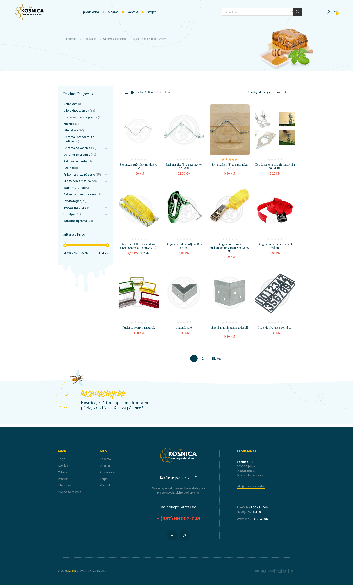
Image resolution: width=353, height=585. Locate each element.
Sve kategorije (73, 201)
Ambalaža (70, 104)
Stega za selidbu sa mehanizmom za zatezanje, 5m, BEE (229, 247)
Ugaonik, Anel (184, 327)
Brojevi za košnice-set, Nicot (275, 327)
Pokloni (68, 168)
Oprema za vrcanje (76, 154)
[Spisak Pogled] (132, 92)
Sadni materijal (74, 187)
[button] (251, 486)
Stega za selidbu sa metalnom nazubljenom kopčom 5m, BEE (138, 246)
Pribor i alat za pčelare (79, 174)
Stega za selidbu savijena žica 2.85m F (184, 246)
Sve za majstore (74, 207)
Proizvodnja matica (77, 181)
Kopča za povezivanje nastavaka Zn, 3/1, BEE (275, 166)
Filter (103, 252)
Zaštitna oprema (75, 221)
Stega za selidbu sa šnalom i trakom (275, 246)
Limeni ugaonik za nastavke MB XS (230, 329)
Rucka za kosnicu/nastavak (138, 327)
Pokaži (280, 92)
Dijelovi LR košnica (76, 110)
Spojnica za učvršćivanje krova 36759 (138, 166)
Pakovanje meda (75, 161)
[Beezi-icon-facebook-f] (172, 535)
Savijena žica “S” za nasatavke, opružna (184, 166)
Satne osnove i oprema (79, 194)
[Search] (297, 12)
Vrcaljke (69, 214)
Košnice (68, 124)
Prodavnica (89, 38)
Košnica (73, 571)
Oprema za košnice (114, 38)
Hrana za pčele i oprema (80, 117)
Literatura (70, 130)
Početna (71, 38)
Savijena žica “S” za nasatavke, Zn (229, 166)
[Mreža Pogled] (126, 92)
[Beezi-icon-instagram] (184, 535)
